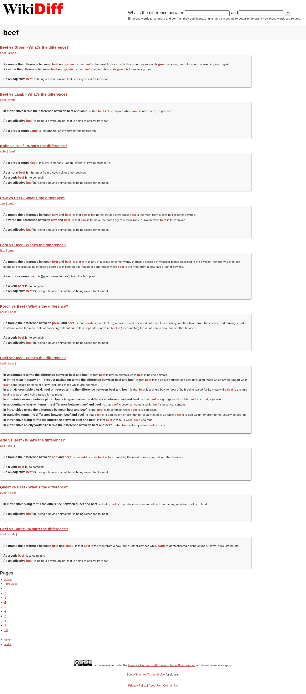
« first (8, 579)
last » (7, 644)
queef (3, 492)
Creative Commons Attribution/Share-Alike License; (161, 665)
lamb (11, 99)
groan (12, 52)
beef (3, 52)
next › (8, 639)
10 (6, 630)
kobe (3, 151)
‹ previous (10, 583)
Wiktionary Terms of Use (149, 674)
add (2, 445)
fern (2, 250)
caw (2, 203)
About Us (155, 685)
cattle (11, 534)
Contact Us (170, 685)
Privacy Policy (137, 685)
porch (3, 311)
